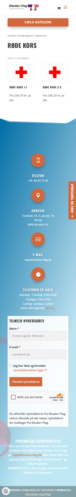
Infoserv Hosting (38, 494)
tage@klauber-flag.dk (38, 259)
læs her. (51, 308)
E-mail (14, 347)
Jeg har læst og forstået (29, 368)
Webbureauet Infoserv (37, 490)
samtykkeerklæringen (28, 370)
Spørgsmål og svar (72, 198)
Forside (12, 35)
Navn (14, 328)
